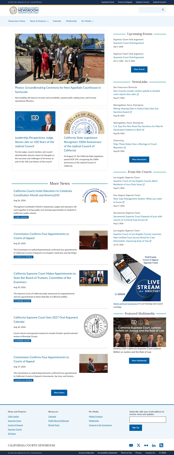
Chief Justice (21, 217)
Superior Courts (142, 2)
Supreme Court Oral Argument (128, 43)
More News (59, 393)
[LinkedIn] (154, 445)
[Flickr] (146, 445)
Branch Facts (53, 425)
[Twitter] (139, 445)
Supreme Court (108, 2)
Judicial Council (159, 2)
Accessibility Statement (107, 453)
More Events (139, 69)
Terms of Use (126, 453)
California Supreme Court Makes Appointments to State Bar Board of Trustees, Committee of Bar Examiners (45, 278)
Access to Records (86, 453)
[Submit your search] (163, 10)
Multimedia (94, 421)
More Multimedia (139, 361)
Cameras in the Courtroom (100, 425)
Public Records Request (58, 421)
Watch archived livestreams (125, 304)
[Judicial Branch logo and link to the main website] (25, 2)
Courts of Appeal (125, 2)
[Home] (47, 10)
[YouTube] (131, 445)
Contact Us (150, 453)
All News (12, 434)
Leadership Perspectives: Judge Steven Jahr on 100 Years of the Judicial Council (34, 142)
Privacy (139, 453)
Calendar (52, 417)
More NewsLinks (139, 159)
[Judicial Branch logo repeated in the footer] (25, 453)
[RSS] (161, 445)
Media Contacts (96, 417)
